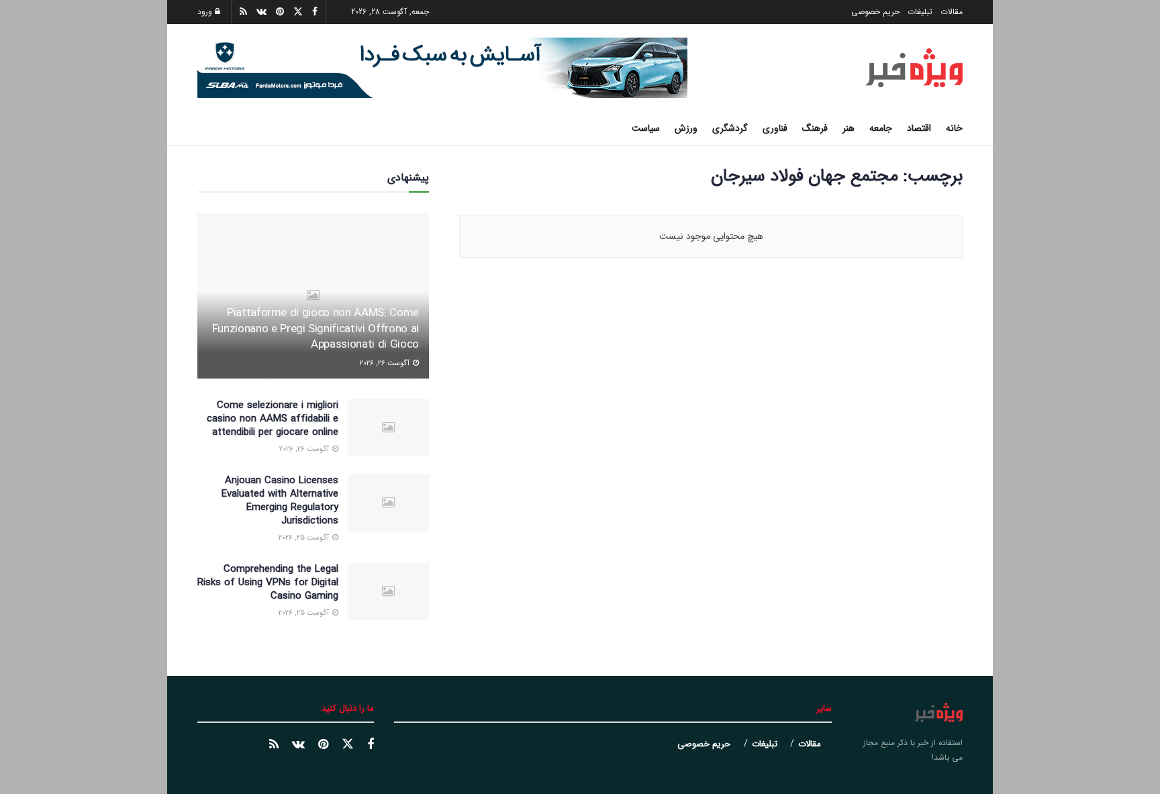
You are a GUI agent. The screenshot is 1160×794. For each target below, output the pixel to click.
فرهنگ (815, 128)
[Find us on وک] (298, 745)
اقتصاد (919, 128)
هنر (848, 128)
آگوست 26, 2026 (386, 363)
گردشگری (730, 128)
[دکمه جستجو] (202, 128)
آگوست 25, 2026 (305, 538)
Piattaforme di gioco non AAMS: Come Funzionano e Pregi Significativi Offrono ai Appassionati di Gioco (315, 329)
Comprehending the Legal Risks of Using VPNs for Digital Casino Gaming (267, 582)
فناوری (775, 128)
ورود (206, 11)
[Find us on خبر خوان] (274, 745)
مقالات (951, 11)
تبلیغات (920, 11)
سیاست (646, 128)
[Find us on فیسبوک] (370, 745)
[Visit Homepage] (914, 67)
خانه (954, 128)
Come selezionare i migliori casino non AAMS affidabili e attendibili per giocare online (272, 418)
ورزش (686, 128)
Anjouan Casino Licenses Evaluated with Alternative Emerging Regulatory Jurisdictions (280, 501)
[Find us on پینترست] (323, 745)
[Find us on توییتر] (348, 744)
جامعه (880, 128)
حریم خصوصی (875, 11)
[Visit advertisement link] (442, 68)
